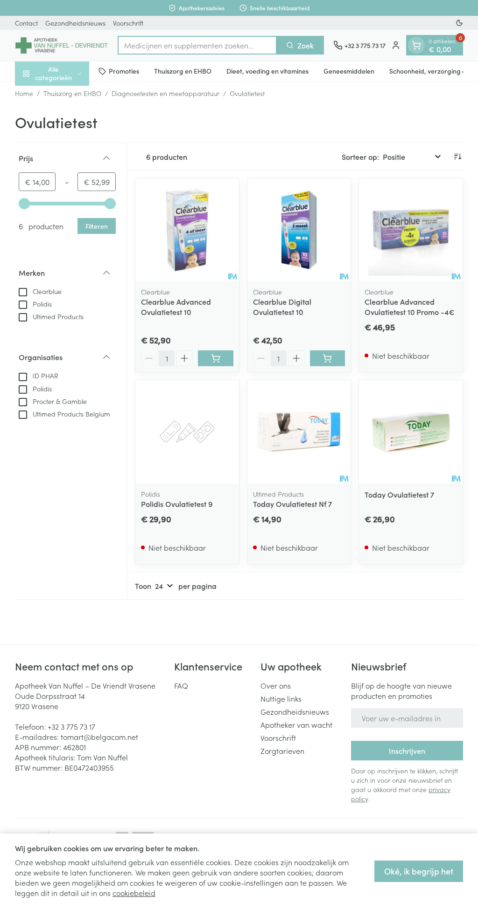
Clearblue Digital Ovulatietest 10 (282, 306)
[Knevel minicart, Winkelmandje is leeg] (416, 45)
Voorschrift (128, 22)
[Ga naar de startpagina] (61, 45)
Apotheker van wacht (296, 724)
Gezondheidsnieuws (75, 22)
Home (24, 93)
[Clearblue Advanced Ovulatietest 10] (187, 230)
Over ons (275, 685)
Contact (26, 22)
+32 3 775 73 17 (71, 726)
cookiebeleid (133, 893)
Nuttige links (281, 698)
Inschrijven (407, 750)
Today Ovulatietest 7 (399, 494)
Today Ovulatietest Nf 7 (292, 504)
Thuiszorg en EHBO (182, 70)
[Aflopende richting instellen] (457, 156)
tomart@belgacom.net (99, 736)
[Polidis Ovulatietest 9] (187, 432)
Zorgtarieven (282, 750)
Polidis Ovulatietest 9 (176, 504)
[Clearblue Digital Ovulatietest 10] (299, 230)
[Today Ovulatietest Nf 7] (299, 432)
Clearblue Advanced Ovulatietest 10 (176, 306)
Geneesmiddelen (348, 70)
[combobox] (197, 45)
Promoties (124, 70)
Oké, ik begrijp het (418, 871)
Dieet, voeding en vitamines (267, 70)
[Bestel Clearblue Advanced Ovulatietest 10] (215, 358)
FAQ (181, 685)
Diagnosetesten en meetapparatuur (165, 93)
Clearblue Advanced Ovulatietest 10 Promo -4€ (410, 306)
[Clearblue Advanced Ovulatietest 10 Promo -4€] (411, 230)
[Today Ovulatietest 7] (411, 432)
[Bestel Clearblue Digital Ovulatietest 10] (327, 358)
